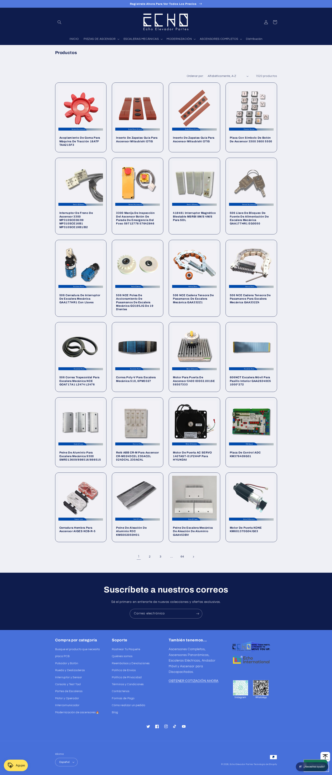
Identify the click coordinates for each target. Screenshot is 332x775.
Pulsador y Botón (66, 663)
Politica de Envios (124, 670)
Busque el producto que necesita (77, 649)
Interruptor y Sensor (68, 677)
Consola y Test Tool (68, 684)
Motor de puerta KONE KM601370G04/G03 (246, 529)
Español (64, 762)
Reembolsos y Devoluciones (131, 663)
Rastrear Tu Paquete (126, 649)
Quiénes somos (122, 656)
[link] (138, 556)
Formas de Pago (123, 698)
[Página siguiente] (193, 556)
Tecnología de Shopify (265, 764)
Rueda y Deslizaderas (70, 670)
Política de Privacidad (127, 677)
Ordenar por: (195, 76)
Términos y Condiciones (128, 684)
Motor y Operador (67, 698)
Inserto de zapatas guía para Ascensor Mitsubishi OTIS (136, 139)
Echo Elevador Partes (241, 764)
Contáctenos (120, 691)
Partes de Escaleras (69, 691)
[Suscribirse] (197, 613)
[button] (59, 22)
